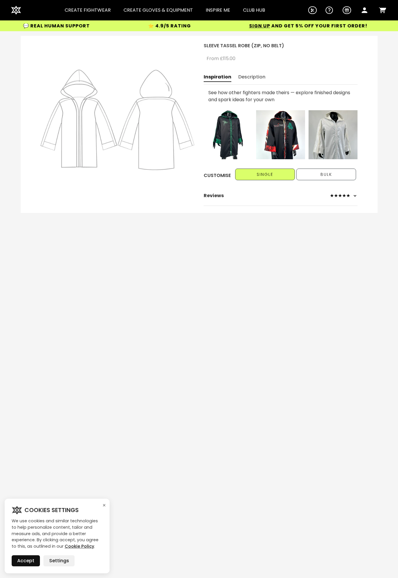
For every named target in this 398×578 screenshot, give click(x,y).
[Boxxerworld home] (16, 10)
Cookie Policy (79, 546)
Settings (59, 560)
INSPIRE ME (218, 10)
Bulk (326, 174)
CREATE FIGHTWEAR (88, 10)
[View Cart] (382, 10)
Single (265, 174)
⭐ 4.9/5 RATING (157, 25)
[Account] (364, 10)
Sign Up (247, 25)
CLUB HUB (254, 10)
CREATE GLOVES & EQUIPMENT (158, 10)
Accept (25, 560)
